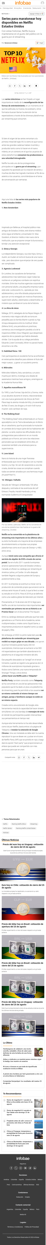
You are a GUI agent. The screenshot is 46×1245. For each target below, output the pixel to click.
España (21, 1179)
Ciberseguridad (5, 8)
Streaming (33, 824)
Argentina (10, 1209)
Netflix (5, 824)
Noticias (5, 14)
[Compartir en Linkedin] (25, 85)
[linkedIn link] (34, 1168)
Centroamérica (17, 1185)
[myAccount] (42, 3)
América (6, 1179)
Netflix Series (7, 828)
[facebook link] (11, 1168)
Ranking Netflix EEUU (19, 824)
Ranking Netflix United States (25, 828)
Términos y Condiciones (15, 1227)
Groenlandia (24, 8)
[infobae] (23, 3)
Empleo (27, 1197)
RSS (37, 1185)
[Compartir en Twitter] (20, 85)
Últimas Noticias (28, 1185)
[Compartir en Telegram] (29, 85)
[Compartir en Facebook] (15, 85)
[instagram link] (20, 1168)
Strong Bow (15, 8)
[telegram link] (30, 1168)
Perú (8, 1185)
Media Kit (23, 1214)
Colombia (14, 1179)
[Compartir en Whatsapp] (10, 85)
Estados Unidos (31, 1179)
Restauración (34, 8)
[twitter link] (16, 1168)
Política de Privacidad (32, 1227)
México (40, 1179)
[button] (3, 3)
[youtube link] (25, 1168)
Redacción (19, 1197)
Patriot (42, 8)
